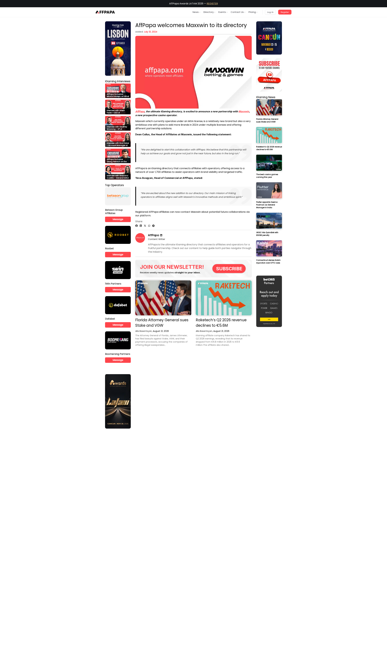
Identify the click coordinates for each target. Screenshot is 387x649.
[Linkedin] (161, 235)
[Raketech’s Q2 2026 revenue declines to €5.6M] (224, 297)
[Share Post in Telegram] (153, 226)
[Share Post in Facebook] (136, 226)
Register (285, 12)
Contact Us (237, 12)
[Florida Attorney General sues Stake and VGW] (163, 297)
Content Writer (156, 239)
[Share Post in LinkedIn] (141, 226)
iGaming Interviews (117, 81)
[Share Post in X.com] (145, 226)
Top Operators (114, 185)
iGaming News (265, 97)
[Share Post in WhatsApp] (149, 226)
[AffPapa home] (105, 12)
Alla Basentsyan (143, 331)
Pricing (252, 12)
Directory (208, 12)
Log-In (270, 12)
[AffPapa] (140, 242)
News (196, 12)
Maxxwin (244, 111)
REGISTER (212, 3)
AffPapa (140, 111)
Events (222, 12)
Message (118, 219)
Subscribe (229, 268)
